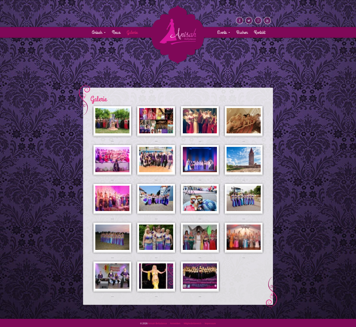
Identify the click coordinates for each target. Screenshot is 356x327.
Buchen (242, 32)
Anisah (97, 32)
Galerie (132, 32)
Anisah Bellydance (178, 31)
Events (222, 32)
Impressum (210, 323)
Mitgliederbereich (192, 323)
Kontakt (259, 32)
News (116, 32)
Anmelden (175, 323)
